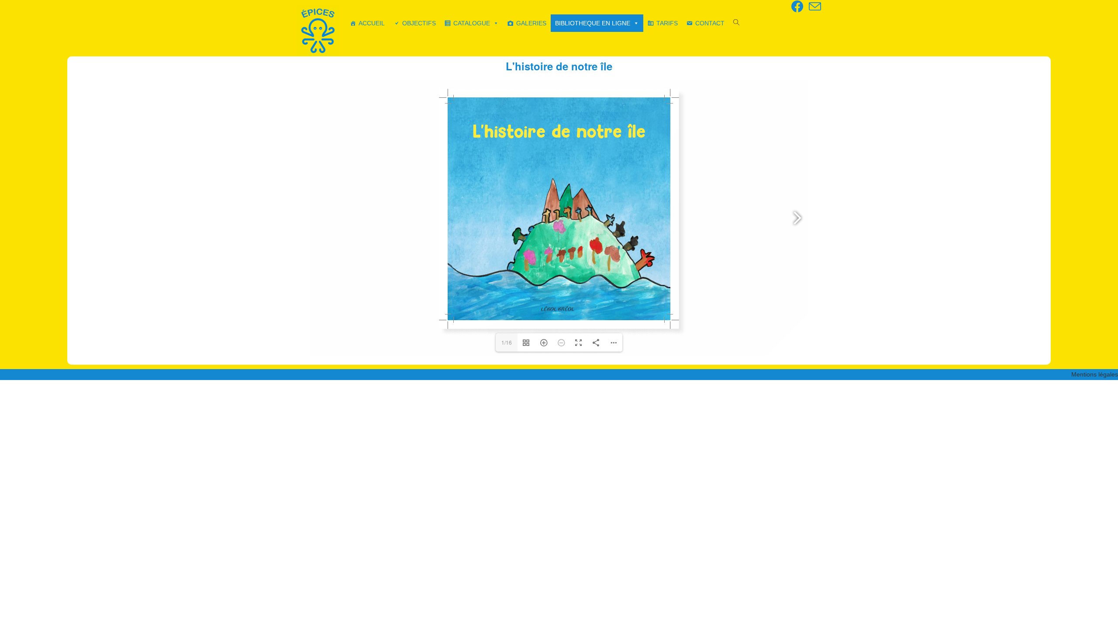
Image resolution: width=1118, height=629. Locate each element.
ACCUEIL (372, 23)
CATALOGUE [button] (471, 23)
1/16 (506, 342)
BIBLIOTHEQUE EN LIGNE (592, 23)
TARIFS (667, 23)
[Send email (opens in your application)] (813, 6)
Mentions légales (1094, 374)
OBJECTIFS (419, 23)
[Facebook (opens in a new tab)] (797, 6)
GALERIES (531, 23)
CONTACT (710, 23)
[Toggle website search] (736, 22)
